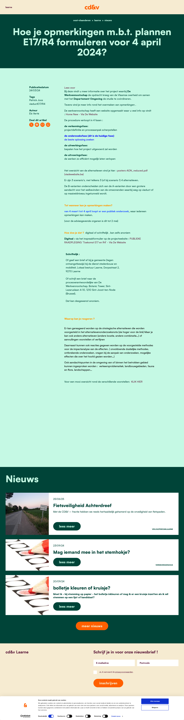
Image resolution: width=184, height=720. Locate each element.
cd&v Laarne (17, 652)
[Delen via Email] (42, 125)
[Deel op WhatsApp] (48, 125)
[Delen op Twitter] (31, 125)
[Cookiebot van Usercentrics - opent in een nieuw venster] (25, 716)
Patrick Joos (36, 100)
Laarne (8, 7)
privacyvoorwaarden (124, 672)
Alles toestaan (155, 701)
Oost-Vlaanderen (82, 20)
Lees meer (67, 526)
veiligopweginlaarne (162, 529)
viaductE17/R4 (37, 103)
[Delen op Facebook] (37, 125)
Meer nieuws (92, 626)
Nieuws (108, 20)
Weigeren (155, 707)
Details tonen (115, 716)
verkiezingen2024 (164, 565)
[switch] (69, 716)
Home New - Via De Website (82, 114)
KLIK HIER (137, 381)
